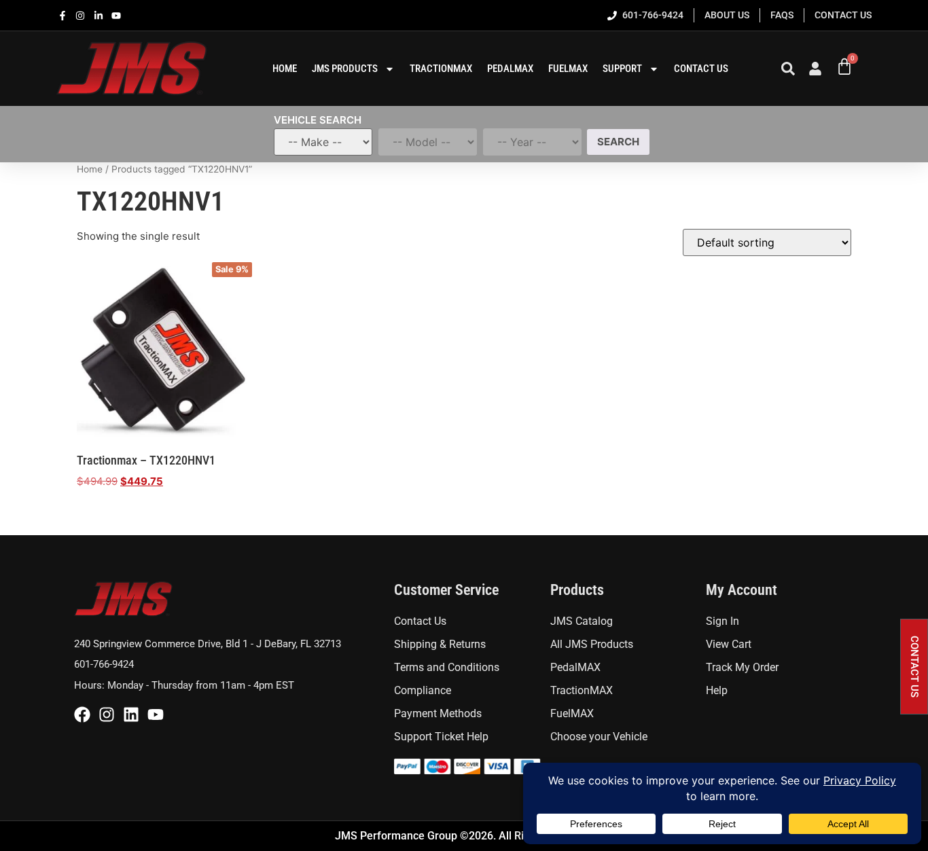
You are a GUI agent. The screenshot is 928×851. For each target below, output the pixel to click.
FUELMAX (568, 68)
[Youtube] (155, 714)
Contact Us (701, 68)
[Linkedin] (131, 714)
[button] (914, 666)
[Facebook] (82, 714)
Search (618, 141)
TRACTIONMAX (441, 68)
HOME (284, 68)
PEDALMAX (510, 68)
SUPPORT (622, 68)
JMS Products (345, 68)
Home (90, 169)
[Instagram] (107, 714)
